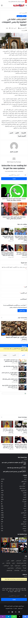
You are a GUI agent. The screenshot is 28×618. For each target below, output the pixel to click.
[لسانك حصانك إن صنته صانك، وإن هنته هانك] (22, 368)
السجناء (23, 133)
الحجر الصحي (18, 560)
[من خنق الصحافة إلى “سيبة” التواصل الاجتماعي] (5, 545)
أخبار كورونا (19, 16)
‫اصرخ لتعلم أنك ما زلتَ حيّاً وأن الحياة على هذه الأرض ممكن (10, 386)
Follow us (25, 575)
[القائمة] (2, 5)
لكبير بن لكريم (22, 28)
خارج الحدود (23, 512)
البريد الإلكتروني (23, 293)
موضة (25, 530)
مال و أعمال (23, 523)
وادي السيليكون (9, 570)
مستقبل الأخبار (18, 567)
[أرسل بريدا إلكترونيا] (18, 28)
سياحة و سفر (22, 486)
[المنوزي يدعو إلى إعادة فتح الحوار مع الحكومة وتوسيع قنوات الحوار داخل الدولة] (7, 247)
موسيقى (24, 528)
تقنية (25, 503)
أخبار (20, 13)
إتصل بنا (15, 608)
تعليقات (5, 355)
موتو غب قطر (23, 570)
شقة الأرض (24, 565)
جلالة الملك (8, 563)
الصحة (24, 497)
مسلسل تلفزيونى (10, 567)
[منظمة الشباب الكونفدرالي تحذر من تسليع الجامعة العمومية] (14, 550)
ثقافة (25, 506)
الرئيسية (24, 13)
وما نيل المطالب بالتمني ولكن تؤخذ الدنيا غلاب (10, 380)
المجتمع (24, 499)
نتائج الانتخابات (16, 570)
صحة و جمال (22, 488)
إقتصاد (24, 494)
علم (25, 519)
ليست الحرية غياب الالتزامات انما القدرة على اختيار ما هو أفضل (11, 360)
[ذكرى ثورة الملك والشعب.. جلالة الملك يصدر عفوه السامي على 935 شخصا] (7, 439)
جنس (11, 133)
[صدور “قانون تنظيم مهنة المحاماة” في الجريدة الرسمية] (7, 231)
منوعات (24, 526)
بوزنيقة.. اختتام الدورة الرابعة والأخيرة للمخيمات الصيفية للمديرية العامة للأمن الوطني (21, 238)
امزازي (13, 563)
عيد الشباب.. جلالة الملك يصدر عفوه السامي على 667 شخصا (21, 254)
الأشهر (23, 355)
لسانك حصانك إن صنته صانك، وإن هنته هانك (11, 367)
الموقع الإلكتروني (23, 299)
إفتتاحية (24, 492)
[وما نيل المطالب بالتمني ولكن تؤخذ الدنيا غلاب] (22, 381)
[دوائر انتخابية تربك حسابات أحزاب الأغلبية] (5, 550)
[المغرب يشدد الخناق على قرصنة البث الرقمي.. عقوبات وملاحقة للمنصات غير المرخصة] (23, 550)
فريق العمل (20, 608)
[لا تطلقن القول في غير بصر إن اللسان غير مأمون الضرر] (22, 374)
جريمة (24, 508)
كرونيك (24, 521)
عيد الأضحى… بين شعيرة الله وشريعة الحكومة (16, 338)
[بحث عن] (26, 5)
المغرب (7, 560)
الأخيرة (14, 355)
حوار (25, 510)
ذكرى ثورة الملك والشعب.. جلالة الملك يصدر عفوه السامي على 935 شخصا (7, 446)
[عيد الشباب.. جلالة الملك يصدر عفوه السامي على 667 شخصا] (21, 247)
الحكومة (12, 560)
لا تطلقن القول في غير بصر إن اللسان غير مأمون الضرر (10, 373)
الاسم (25, 286)
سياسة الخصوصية (9, 608)
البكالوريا (24, 560)
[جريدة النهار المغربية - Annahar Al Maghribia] (18, 5)
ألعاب (24, 483)
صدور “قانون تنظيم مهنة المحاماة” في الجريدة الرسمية (8, 237)
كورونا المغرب (6, 565)
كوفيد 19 (24, 567)
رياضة (25, 515)
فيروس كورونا (21, 136)
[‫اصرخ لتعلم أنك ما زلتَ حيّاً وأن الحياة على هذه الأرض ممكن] (22, 387)
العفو (17, 133)
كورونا (12, 565)
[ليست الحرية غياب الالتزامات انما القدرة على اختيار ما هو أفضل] (22, 361)
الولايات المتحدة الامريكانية (21, 563)
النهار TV (24, 501)
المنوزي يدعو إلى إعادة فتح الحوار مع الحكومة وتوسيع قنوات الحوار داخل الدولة (7, 254)
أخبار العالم (23, 481)
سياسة (24, 517)
